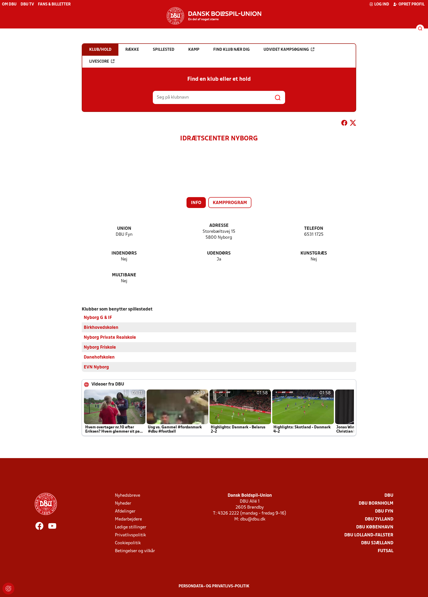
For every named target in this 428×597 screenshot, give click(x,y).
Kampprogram (230, 203)
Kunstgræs (313, 253)
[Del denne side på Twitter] (353, 124)
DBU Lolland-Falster (368, 535)
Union (124, 229)
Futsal (385, 551)
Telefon (313, 229)
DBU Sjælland (377, 543)
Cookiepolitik (128, 543)
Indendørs (124, 253)
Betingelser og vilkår (135, 551)
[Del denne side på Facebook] (344, 124)
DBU (388, 495)
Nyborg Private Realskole (110, 338)
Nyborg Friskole (100, 347)
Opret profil (412, 4)
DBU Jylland (379, 519)
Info (196, 203)
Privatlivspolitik (130, 535)
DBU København (374, 527)
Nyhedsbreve (127, 495)
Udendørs (219, 253)
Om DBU (9, 4)
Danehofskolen (99, 357)
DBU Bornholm (376, 503)
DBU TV (27, 4)
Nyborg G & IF (98, 318)
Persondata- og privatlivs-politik (214, 586)
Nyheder (123, 503)
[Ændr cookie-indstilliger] (8, 589)
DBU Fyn (384, 511)
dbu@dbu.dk (252, 519)
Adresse (219, 226)
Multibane (124, 275)
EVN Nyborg (96, 367)
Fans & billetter (54, 4)
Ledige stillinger (130, 527)
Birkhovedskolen (101, 328)
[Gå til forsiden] (214, 16)
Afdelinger (125, 511)
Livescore (99, 61)
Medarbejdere (128, 519)
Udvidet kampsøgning (286, 50)
